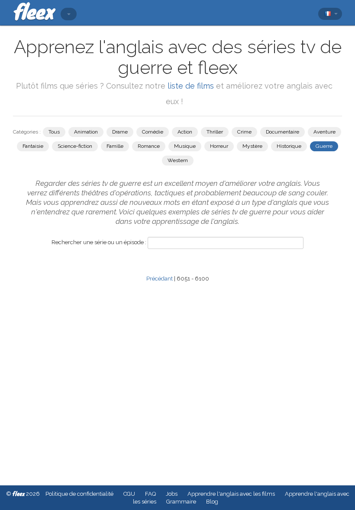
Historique (289, 146)
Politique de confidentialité (79, 494)
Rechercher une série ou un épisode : (99, 242)
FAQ (150, 494)
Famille (114, 146)
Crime (244, 132)
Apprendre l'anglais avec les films (231, 494)
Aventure (324, 132)
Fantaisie (33, 146)
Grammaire (181, 501)
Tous (54, 132)
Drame (120, 132)
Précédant (159, 278)
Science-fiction (75, 146)
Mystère (252, 146)
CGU (129, 494)
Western (178, 160)
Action (185, 132)
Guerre (324, 146)
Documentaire (282, 132)
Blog (212, 501)
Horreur (219, 146)
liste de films (191, 85)
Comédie (152, 132)
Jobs (172, 494)
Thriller (215, 132)
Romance (149, 146)
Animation (86, 132)
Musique (185, 146)
